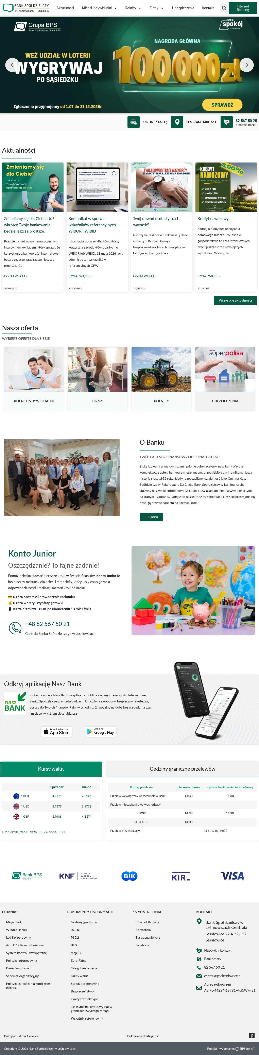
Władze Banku (16, 930)
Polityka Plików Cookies (21, 1036)
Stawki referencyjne (85, 983)
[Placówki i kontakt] (177, 122)
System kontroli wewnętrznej (27, 953)
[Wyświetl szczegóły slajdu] (129, 65)
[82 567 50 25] (227, 122)
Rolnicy (130, 8)
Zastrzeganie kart (148, 937)
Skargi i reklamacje (84, 968)
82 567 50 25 (246, 120)
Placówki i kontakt (201, 122)
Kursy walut (79, 976)
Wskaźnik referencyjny (87, 1018)
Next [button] (247, 65)
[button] (224, 8)
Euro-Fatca (78, 960)
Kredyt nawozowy (213, 219)
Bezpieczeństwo (82, 991)
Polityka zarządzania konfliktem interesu (28, 985)
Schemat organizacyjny (22, 976)
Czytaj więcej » (15, 276)
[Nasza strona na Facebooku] (252, 1036)
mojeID (76, 953)
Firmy (154, 8)
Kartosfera (143, 930)
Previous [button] (12, 65)
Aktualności (65, 8)
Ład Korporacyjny (18, 937)
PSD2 (75, 937)
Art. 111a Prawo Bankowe (25, 945)
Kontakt (208, 8)
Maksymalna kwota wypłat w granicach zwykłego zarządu (92, 1009)
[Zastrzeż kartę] (133, 122)
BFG (74, 945)
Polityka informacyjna (21, 960)
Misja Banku (14, 922)
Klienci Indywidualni (97, 8)
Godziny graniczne (84, 922)
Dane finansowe (17, 968)
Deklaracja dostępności (143, 1036)
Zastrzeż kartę (155, 122)
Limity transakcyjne (84, 999)
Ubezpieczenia (183, 8)
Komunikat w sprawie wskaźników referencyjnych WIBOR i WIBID (92, 225)
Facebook (142, 945)
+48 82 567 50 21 (47, 624)
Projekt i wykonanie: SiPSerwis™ (231, 1048)
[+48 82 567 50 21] (15, 628)
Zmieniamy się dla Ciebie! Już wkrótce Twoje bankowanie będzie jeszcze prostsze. (29, 225)
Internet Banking (147, 922)
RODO (76, 930)
